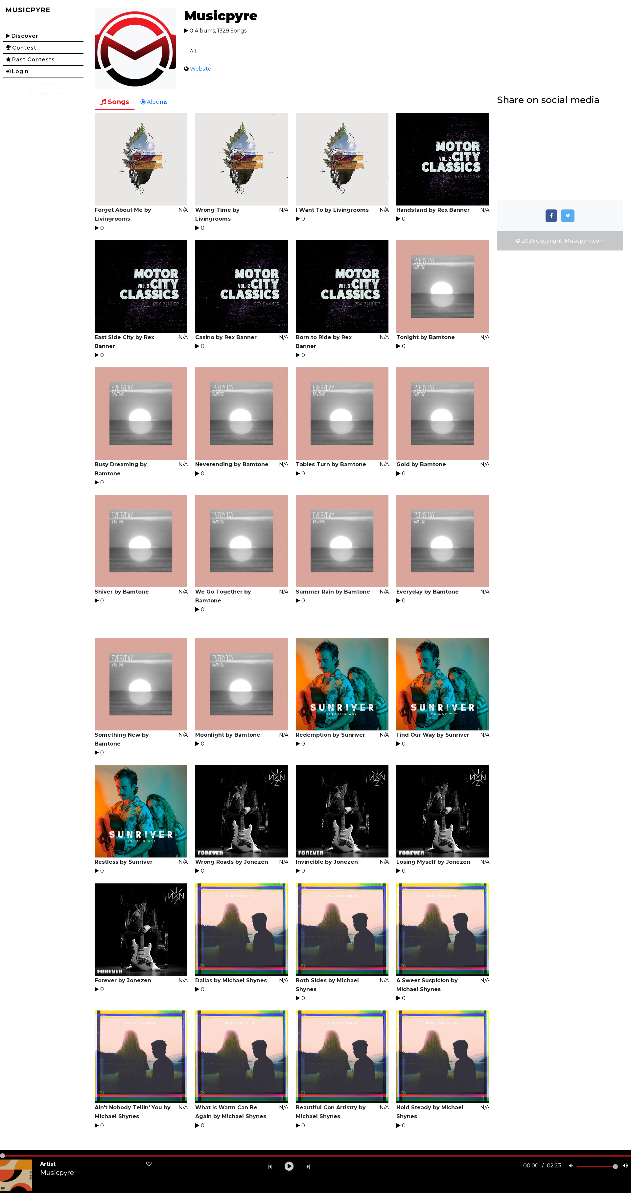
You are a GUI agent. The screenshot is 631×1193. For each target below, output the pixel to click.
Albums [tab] (156, 102)
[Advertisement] (560, 154)
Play (141, 159)
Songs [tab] (117, 102)
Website (200, 69)
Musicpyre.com (584, 241)
